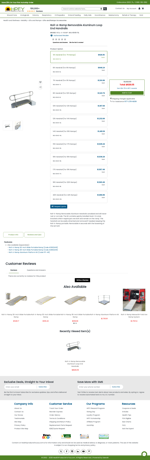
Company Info (23, 404)
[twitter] (61, 451)
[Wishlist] (40, 82)
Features (8, 242)
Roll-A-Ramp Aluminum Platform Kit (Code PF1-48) (29, 252)
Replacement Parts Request (60, 425)
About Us (18, 408)
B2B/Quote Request (57, 428)
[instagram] (72, 451)
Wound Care (12, 15)
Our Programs (95, 404)
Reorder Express (56, 412)
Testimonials (19, 418)
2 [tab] (76, 323)
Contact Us (119, 8)
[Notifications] (139, 8)
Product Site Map (21, 428)
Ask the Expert (128, 428)
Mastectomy (114, 15)
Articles (125, 412)
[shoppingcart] (143, 8)
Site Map (17, 422)
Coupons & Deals (129, 408)
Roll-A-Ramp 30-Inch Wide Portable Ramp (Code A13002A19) (33, 247)
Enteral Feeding (74, 15)
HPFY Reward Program (96, 408)
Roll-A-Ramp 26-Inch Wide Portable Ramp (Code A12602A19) (33, 250)
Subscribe (43, 387)
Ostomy (35, 15)
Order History (54, 415)
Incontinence (100, 15)
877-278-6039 (130, 101)
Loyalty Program (93, 415)
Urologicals (24, 15)
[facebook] (66, 451)
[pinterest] (89, 451)
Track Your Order (56, 408)
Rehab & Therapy (129, 15)
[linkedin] (78, 451)
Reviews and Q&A (34, 235)
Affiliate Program (93, 422)
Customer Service (60, 404)
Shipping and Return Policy (60, 422)
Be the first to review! (76, 42)
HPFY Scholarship (93, 418)
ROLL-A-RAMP (59, 33)
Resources (128, 404)
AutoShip (90, 425)
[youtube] (83, 451)
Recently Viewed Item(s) (75, 331)
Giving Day (91, 412)
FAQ (124, 425)
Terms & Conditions (57, 418)
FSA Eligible (126, 418)
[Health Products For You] (15, 9)
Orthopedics (60, 15)
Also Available (75, 287)
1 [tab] (74, 323)
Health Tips (126, 415)
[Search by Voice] (101, 9)
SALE (141, 15)
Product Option (56, 49)
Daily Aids (87, 15)
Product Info (13, 235)
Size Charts (126, 422)
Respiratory (46, 15)
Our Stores (18, 415)
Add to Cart (127, 93)
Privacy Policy (19, 425)
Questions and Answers (60, 42)
